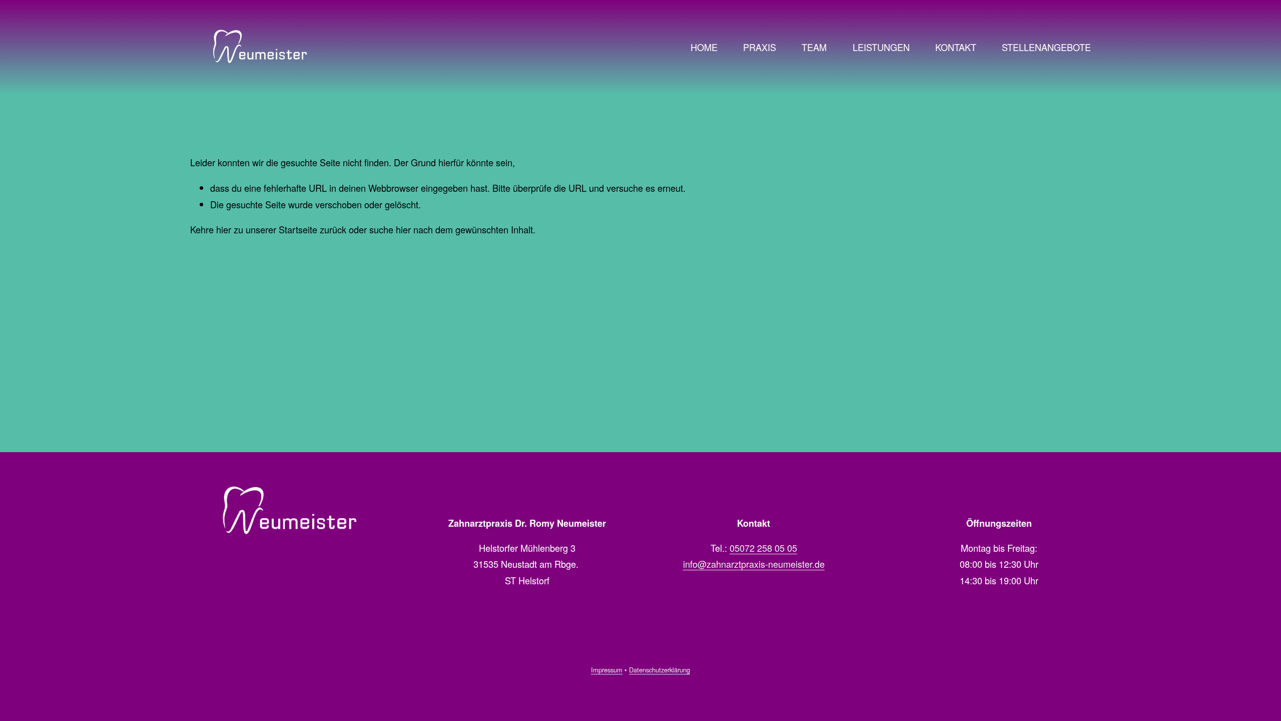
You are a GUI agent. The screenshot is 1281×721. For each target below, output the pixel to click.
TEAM (814, 47)
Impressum (606, 669)
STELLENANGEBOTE (1046, 47)
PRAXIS (759, 47)
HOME (704, 47)
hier (223, 229)
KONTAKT (955, 47)
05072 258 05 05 (763, 547)
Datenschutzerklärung (659, 669)
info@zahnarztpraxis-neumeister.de (754, 563)
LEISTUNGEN (881, 47)
